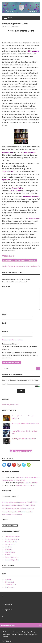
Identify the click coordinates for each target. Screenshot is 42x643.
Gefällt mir (9, 256)
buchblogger (31, 260)
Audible (23, 505)
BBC (25, 502)
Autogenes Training (7, 511)
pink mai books (9, 544)
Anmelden (8, 579)
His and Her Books (11, 542)
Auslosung (23, 508)
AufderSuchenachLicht (26, 511)
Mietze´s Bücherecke (11, 557)
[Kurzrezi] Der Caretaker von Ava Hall (24, 439)
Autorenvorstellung (15, 502)
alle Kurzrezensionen (21, 451)
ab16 (14, 511)
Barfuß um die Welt (17, 514)
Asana (22, 502)
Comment (6, 287)
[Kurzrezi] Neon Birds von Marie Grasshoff (25, 423)
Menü (10, 18)
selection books (10, 552)
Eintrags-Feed (9, 582)
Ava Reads (8, 547)
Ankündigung (6, 502)
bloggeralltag (8, 260)
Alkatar (19, 505)
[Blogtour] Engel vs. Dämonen (27, 483)
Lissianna (15, 26)
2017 (18, 512)
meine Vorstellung (9, 266)
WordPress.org (9, 587)
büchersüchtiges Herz (12, 560)
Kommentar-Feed (10, 585)
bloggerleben (20, 260)
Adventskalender (6, 505)
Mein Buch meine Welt (12, 539)
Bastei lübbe (31, 502)
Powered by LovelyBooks (10, 405)
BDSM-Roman (30, 508)
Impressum (8, 610)
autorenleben (30, 505)
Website (5, 331)
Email (4, 323)
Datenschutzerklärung (10, 344)
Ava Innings (14, 505)
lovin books (8, 549)
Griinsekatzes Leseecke (12, 536)
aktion (5, 508)
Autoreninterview (6, 514)
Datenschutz (9, 604)
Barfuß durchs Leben (13, 508)
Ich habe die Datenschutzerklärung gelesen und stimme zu (19, 348)
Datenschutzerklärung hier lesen (12, 340)
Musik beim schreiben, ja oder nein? (27, 266)
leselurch (7, 555)
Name (4, 314)
